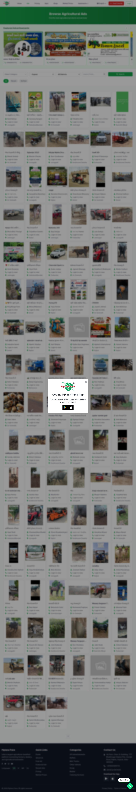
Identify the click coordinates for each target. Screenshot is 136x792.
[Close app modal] (86, 382)
